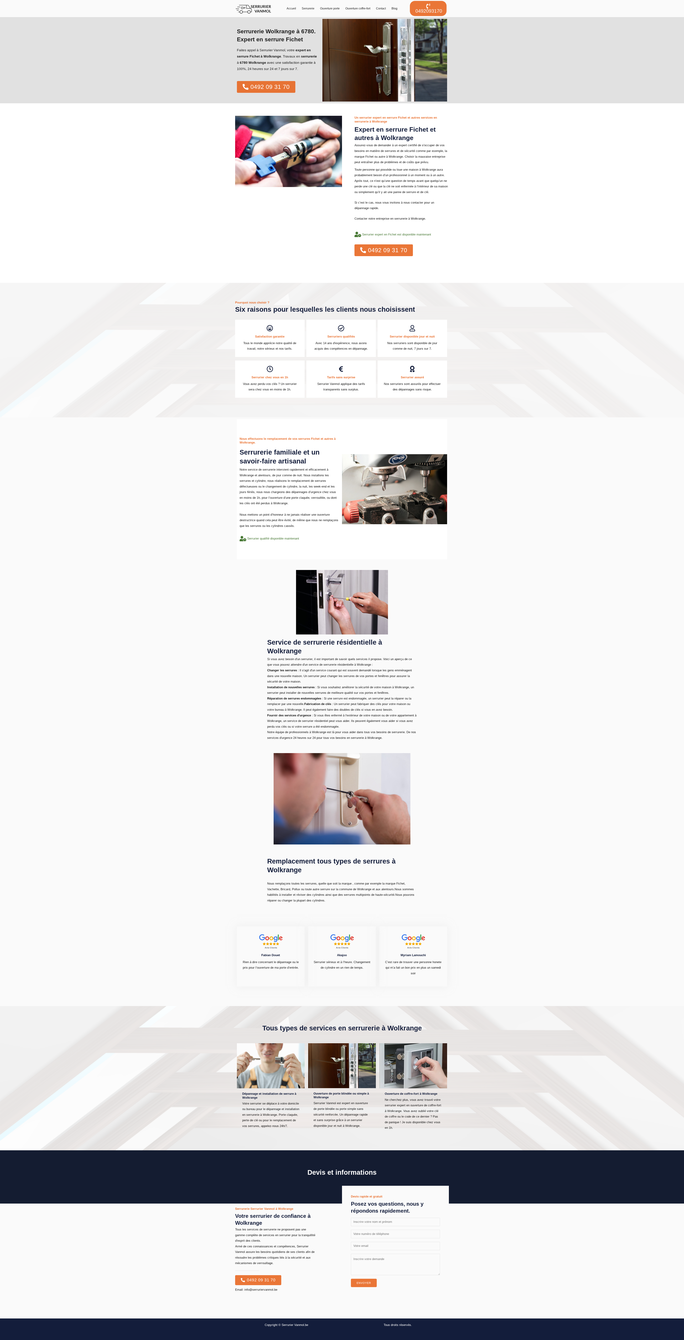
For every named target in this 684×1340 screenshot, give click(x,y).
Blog (394, 8)
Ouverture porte (330, 8)
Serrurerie (308, 8)
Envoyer (364, 1282)
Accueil (291, 8)
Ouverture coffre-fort (357, 8)
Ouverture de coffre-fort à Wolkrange (411, 1093)
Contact (381, 8)
